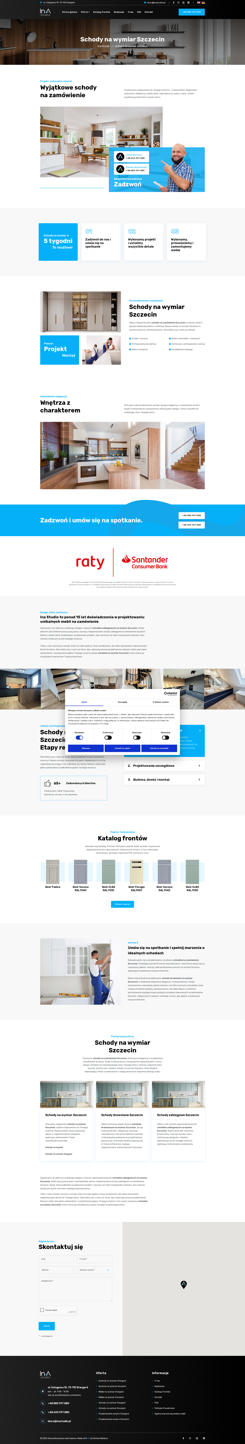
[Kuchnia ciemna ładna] (183, 689)
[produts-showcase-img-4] (136, 871)
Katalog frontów (101, 12)
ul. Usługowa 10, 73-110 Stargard (68, 1387)
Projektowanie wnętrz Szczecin (114, 1419)
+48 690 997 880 (135, 158)
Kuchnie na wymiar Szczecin (112, 1386)
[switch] (108, 738)
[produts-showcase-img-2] (81, 871)
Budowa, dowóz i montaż (149, 779)
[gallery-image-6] (224, 689)
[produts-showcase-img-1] (53, 871)
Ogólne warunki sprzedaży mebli (170, 1413)
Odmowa (86, 748)
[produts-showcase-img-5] (164, 871)
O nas (130, 12)
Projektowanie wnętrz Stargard (114, 1413)
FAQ (139, 12)
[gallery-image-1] (20, 689)
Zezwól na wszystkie (159, 748)
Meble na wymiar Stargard (111, 1392)
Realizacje (119, 12)
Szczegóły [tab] (122, 702)
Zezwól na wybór (122, 748)
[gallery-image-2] (61, 689)
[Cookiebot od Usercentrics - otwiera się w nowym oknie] (166, 694)
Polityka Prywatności (165, 1408)
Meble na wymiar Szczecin (111, 1397)
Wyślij (47, 1326)
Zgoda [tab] (84, 702)
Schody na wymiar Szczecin (131, 46)
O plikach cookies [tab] (161, 702)
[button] (184, 1285)
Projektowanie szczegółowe (151, 766)
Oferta (84, 12)
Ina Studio (103, 46)
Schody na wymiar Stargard (58, 1154)
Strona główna (69, 12)
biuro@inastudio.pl (156, 2)
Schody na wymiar (54, 1147)
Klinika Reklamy (100, 1438)
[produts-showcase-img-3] (108, 871)
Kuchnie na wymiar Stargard (112, 1381)
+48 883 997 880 (191, 12)
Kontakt (149, 12)
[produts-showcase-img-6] (192, 871)
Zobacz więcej (122, 904)
